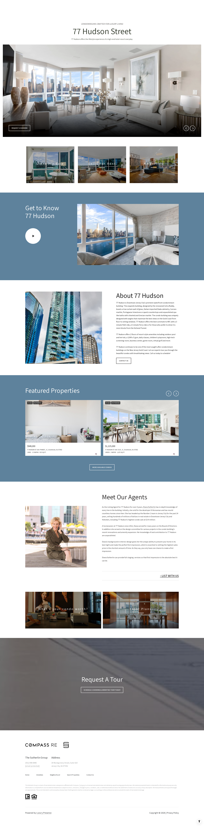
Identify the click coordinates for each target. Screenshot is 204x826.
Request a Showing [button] (19, 128)
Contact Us (90, 775)
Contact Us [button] (123, 361)
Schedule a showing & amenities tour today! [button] (102, 690)
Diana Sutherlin (149, 507)
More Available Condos (102, 467)
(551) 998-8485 (31, 763)
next (192, 128)
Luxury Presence (43, 812)
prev (186, 128)
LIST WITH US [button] (170, 576)
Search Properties (73, 775)
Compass (82, 785)
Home (27, 775)
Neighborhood (55, 775)
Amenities (39, 775)
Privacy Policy (173, 812)
